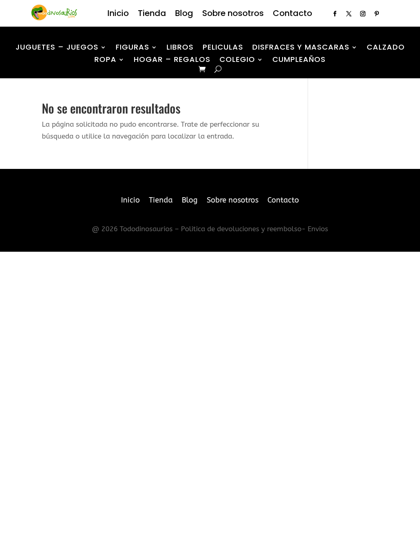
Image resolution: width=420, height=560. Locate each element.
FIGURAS (132, 48)
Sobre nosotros (233, 14)
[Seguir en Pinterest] (377, 14)
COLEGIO (237, 60)
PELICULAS (223, 48)
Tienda (152, 14)
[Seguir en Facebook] (335, 14)
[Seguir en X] (349, 14)
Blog (184, 14)
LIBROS (180, 48)
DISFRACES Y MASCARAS (300, 48)
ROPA (105, 60)
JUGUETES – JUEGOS (57, 48)
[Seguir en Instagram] (363, 14)
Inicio (118, 14)
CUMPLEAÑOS (299, 60)
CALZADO (386, 48)
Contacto (292, 14)
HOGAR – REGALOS (172, 60)
